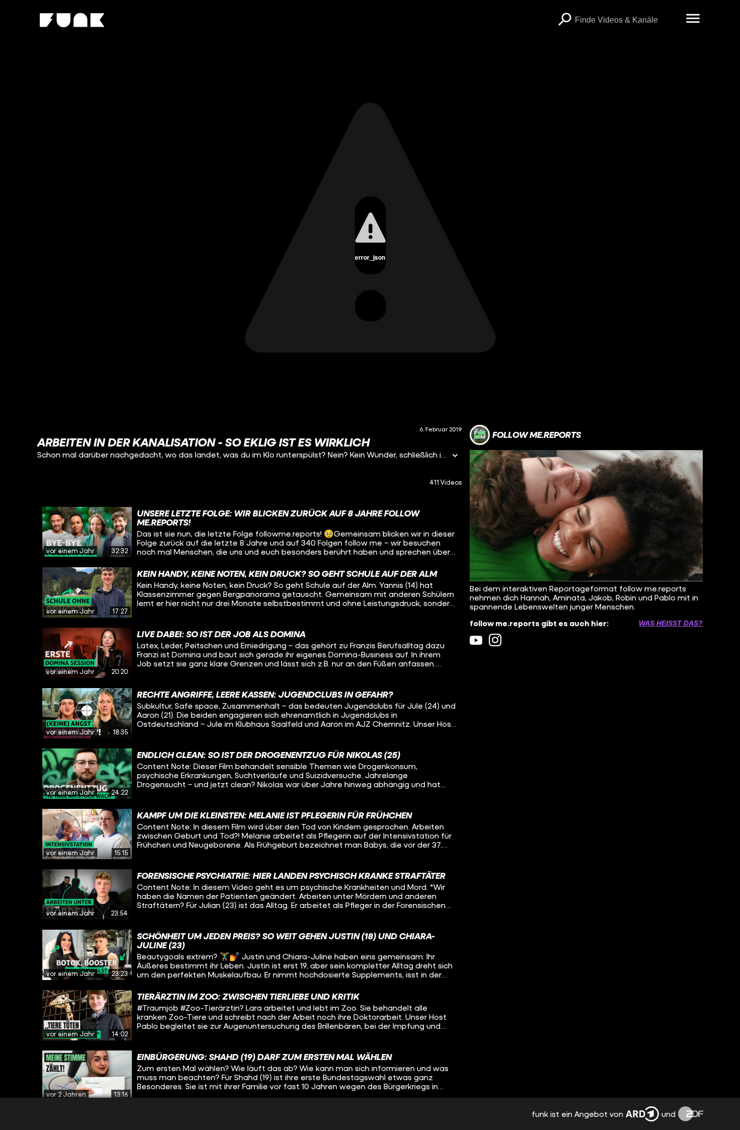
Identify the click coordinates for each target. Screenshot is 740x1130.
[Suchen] (565, 20)
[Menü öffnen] (693, 19)
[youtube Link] (476, 640)
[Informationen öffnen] (455, 456)
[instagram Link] (495, 640)
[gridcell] (249, 532)
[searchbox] (627, 20)
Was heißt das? (671, 623)
